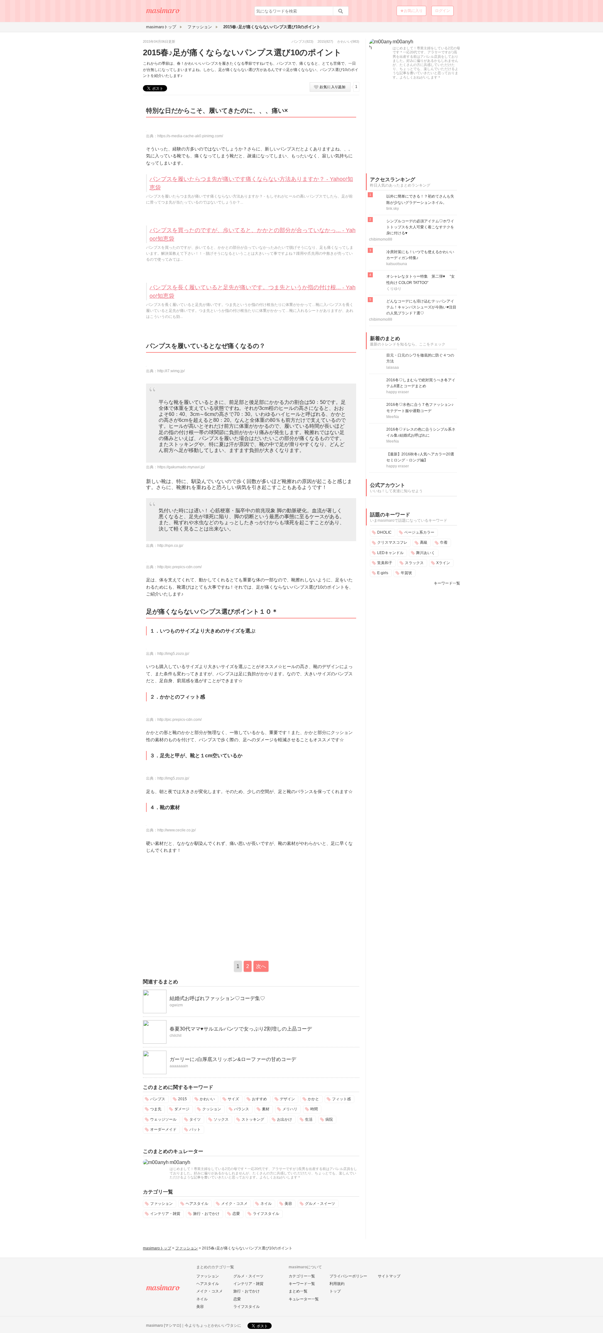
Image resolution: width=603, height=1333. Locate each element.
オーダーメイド (163, 1129)
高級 (423, 542)
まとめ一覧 (298, 1291)
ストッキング (253, 1119)
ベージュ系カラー (419, 532)
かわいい (344, 41)
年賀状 (406, 573)
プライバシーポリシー (348, 1276)
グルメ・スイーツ (320, 1203)
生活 (308, 1119)
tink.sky (392, 208)
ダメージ (181, 1109)
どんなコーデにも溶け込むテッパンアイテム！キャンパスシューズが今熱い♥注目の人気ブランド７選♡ (421, 307)
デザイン (287, 1099)
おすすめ (259, 1099)
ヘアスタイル (197, 1203)
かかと (313, 1099)
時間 (314, 1109)
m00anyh (180, 1162)
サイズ (233, 1099)
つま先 (155, 1109)
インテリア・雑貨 (165, 1213)
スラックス (414, 563)
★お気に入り (411, 10)
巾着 (444, 542)
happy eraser (397, 392)
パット (195, 1129)
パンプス (298, 41)
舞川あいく (425, 553)
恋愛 (236, 1213)
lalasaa (392, 367)
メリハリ (289, 1109)
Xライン (443, 563)
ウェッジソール (163, 1119)
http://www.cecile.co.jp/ (176, 830)
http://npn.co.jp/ (170, 545)
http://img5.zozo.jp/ (173, 653)
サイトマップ (389, 1276)
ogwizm (176, 1005)
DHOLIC (384, 532)
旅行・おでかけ (206, 1213)
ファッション (161, 1203)
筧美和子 (384, 563)
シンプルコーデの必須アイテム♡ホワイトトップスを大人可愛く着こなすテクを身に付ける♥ (420, 227)
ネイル (266, 1203)
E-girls (382, 573)
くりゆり (393, 288)
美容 (288, 1203)
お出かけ (284, 1119)
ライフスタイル (266, 1213)
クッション (211, 1109)
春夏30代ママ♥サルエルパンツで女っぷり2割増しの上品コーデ (241, 1028)
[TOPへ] (163, 12)
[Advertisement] (195, 905)
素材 (265, 1109)
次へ (261, 966)
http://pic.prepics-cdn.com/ (179, 567)
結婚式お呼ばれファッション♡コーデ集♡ (217, 998)
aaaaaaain (179, 1066)
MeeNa (392, 417)
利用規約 (337, 1283)
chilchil (176, 1035)
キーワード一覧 (447, 583)
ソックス (221, 1119)
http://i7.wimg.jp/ (171, 371)
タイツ (195, 1119)
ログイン (442, 10)
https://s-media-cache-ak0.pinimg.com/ (190, 136)
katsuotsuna (396, 264)
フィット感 (341, 1099)
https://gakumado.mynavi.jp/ (181, 467)
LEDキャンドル (390, 553)
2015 (321, 41)
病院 (329, 1119)
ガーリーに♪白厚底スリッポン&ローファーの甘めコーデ (233, 1059)
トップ (335, 1291)
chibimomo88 (380, 239)
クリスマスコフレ (392, 542)
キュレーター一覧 (304, 1299)
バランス (241, 1109)
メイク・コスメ (234, 1203)
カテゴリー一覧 (302, 1276)
